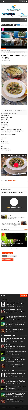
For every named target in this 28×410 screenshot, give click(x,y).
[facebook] (11, 210)
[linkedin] (19, 210)
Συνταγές (5, 60)
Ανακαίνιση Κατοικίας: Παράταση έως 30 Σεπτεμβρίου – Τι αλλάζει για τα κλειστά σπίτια (15, 324)
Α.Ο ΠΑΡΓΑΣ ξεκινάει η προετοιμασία (15, 329)
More (25, 229)
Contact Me (24, 295)
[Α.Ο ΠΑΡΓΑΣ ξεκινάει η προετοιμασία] (3, 331)
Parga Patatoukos (15, 406)
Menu (3, 1)
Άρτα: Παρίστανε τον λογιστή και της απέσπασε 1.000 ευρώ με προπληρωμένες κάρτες (15, 311)
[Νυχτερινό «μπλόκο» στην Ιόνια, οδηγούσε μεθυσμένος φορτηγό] (14, 240)
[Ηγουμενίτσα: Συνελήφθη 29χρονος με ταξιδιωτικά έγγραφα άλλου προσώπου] (15, 25)
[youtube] (15, 210)
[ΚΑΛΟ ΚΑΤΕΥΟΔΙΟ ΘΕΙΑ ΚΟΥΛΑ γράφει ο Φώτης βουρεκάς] (3, 304)
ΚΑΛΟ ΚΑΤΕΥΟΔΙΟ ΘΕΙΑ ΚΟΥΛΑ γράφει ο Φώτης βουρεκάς (15, 303)
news (19, 24)
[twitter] (9, 210)
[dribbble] (17, 210)
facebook (14, 256)
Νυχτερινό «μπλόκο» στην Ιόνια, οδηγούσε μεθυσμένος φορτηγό (16, 317)
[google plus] (13, 210)
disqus (9, 256)
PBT (18, 407)
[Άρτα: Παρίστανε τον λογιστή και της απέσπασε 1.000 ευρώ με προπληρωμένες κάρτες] (3, 311)
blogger (4, 256)
